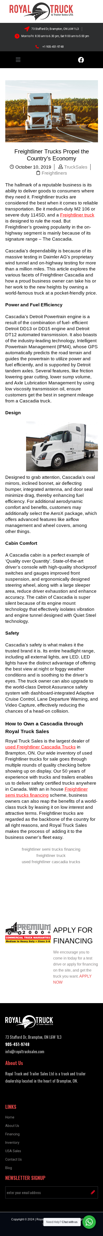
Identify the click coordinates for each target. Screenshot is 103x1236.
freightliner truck (51, 855)
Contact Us (13, 1159)
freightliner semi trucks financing (51, 849)
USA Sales (13, 1151)
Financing (12, 1134)
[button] (18, 59)
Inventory (12, 1142)
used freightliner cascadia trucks (51, 862)
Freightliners (54, 173)
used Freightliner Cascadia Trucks (40, 746)
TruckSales (75, 167)
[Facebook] (81, 60)
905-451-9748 (17, 1044)
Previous (18, 898)
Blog (8, 1168)
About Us (12, 1126)
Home (9, 1117)
